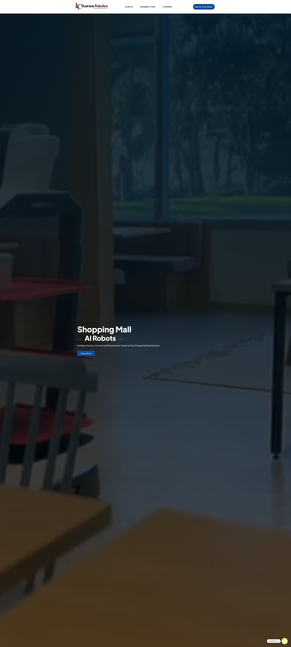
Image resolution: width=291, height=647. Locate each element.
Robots (129, 7)
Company (167, 7)
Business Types (147, 7)
